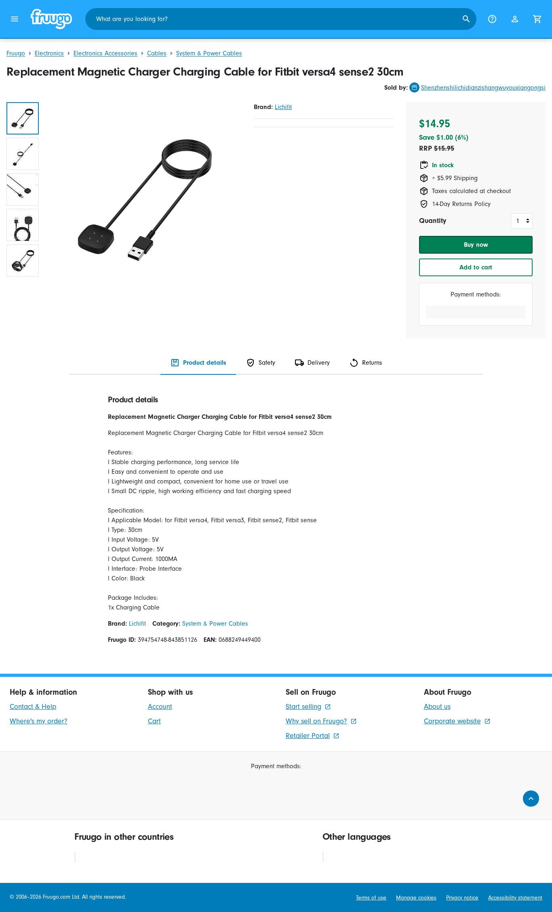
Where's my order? (38, 721)
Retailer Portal (308, 735)
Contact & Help (33, 706)
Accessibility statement (515, 898)
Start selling (303, 706)
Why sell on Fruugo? (316, 721)
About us (437, 706)
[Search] (466, 19)
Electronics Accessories (105, 53)
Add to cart (475, 267)
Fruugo (15, 53)
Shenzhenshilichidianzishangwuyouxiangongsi (483, 87)
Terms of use (371, 898)
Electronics (49, 53)
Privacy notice (462, 898)
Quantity (432, 220)
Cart (154, 721)
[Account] (515, 19)
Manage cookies (416, 898)
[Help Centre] (492, 19)
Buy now (476, 244)
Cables (156, 53)
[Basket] (537, 19)
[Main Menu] (14, 19)
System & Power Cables (209, 53)
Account (160, 706)
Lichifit (283, 107)
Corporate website (452, 721)
